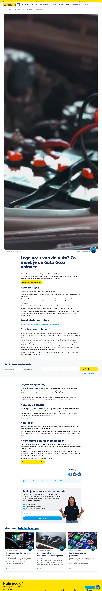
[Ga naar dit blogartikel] (19, 540)
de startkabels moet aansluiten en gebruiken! (45, 324)
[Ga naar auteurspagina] (30, 550)
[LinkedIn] (79, 474)
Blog (10, 9)
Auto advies (17, 9)
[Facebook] (70, 474)
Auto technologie (28, 9)
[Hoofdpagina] (5, 9)
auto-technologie (14, 550)
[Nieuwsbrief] (75, 474)
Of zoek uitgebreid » (88, 373)
